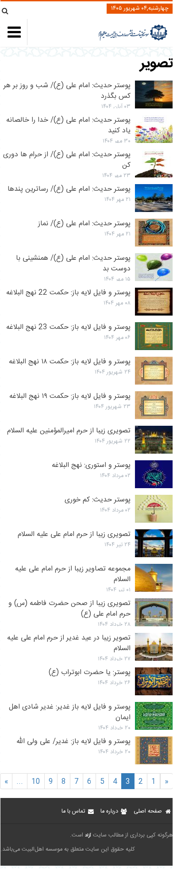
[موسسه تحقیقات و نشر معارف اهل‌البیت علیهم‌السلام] (133, 40)
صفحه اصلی (148, 811)
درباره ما (109, 811)
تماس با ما (73, 811)
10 (35, 782)
